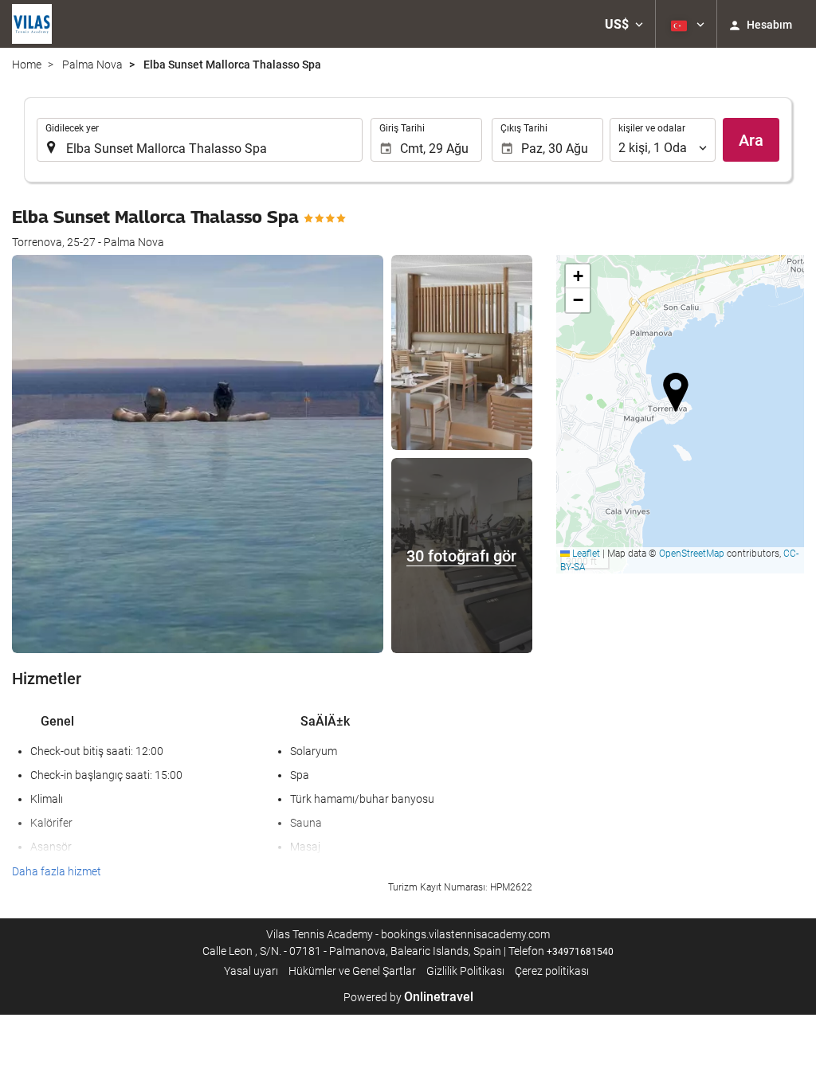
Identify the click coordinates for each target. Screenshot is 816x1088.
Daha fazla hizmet (56, 871)
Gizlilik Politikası (465, 971)
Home (26, 64)
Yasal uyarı (251, 971)
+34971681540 (580, 951)
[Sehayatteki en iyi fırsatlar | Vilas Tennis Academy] (32, 24)
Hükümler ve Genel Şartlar (352, 971)
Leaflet (585, 553)
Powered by (408, 997)
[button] (624, 24)
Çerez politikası (552, 971)
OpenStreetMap (691, 553)
